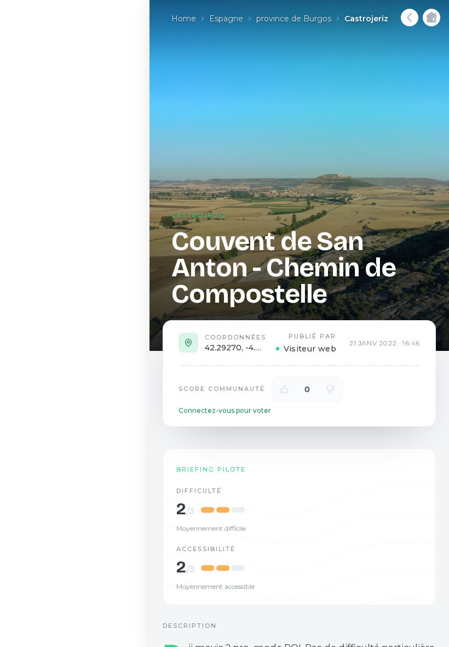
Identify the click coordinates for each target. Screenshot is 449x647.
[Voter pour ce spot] (284, 389)
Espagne (226, 19)
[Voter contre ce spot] (330, 389)
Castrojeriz (366, 19)
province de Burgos (293, 19)
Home (183, 19)
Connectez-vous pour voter (225, 410)
